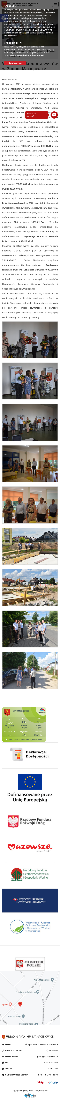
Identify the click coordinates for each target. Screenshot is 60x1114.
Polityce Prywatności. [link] (34, 55)
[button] (54, 115)
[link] (30, 339)
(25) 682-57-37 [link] (51, 1050)
